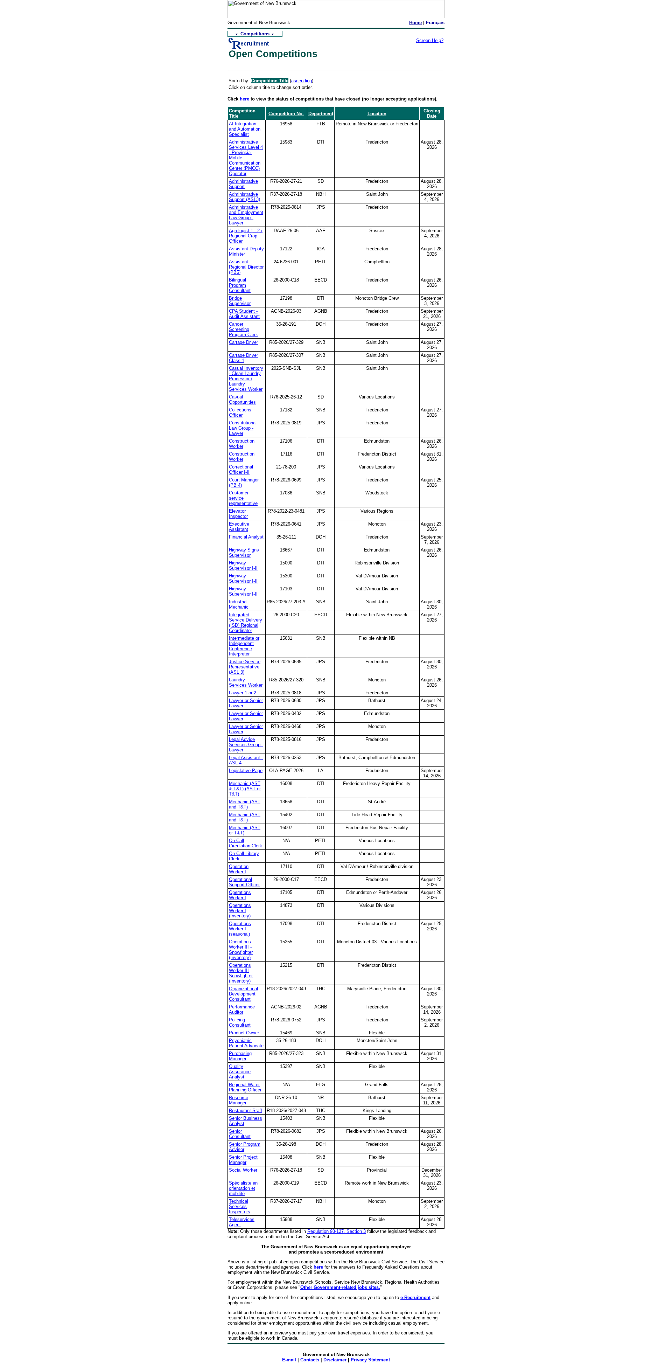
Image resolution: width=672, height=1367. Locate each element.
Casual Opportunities (242, 399)
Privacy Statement (370, 1359)
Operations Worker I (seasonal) (240, 929)
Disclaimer (334, 1359)
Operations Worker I (240, 895)
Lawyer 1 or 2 (242, 692)
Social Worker (243, 1170)
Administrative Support (243, 184)
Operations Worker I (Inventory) (240, 910)
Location (377, 113)
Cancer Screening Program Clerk (243, 329)
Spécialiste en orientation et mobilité (243, 1188)
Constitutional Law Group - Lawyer (243, 428)
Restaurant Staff (245, 1110)
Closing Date (432, 113)
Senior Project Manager (243, 1159)
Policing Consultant (240, 1022)
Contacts (309, 1359)
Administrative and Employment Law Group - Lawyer (246, 214)
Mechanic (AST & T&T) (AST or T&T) (245, 789)
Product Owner (244, 1032)
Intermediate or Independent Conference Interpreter (244, 646)
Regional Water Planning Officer (245, 1087)
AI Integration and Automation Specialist (244, 129)
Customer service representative (243, 498)
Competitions (255, 33)
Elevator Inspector (238, 513)
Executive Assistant (239, 526)
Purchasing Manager (240, 1056)
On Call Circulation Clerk (245, 843)
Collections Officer (240, 412)
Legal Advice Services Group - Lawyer (246, 744)
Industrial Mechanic (238, 604)
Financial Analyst (246, 537)
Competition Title (269, 80)
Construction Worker (241, 443)
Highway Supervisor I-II (243, 565)
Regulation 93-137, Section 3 (336, 1231)
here (244, 99)
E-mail (289, 1359)
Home (415, 22)
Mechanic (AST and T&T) (244, 804)
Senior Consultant (240, 1134)
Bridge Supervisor (240, 301)
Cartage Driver (243, 342)
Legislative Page (245, 770)
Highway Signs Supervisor (244, 552)
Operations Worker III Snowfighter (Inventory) (241, 973)
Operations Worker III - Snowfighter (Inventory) (241, 949)
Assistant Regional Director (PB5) (246, 267)
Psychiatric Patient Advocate (246, 1043)
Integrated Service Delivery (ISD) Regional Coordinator (245, 622)
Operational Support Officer (244, 882)
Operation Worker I (238, 869)
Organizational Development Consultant (243, 994)
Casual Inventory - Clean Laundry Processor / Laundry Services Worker (246, 379)
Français (435, 22)
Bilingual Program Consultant (240, 285)
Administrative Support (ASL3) (244, 197)
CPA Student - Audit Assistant (244, 313)
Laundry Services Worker (245, 682)
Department (320, 113)
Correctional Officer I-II (241, 469)
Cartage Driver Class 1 (243, 358)
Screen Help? (429, 40)
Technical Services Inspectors (239, 1206)
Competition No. (286, 113)
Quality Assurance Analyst (240, 1072)
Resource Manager (238, 1100)
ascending (301, 80)
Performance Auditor (242, 1009)
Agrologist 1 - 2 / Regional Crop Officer (245, 236)
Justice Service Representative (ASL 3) (244, 667)
